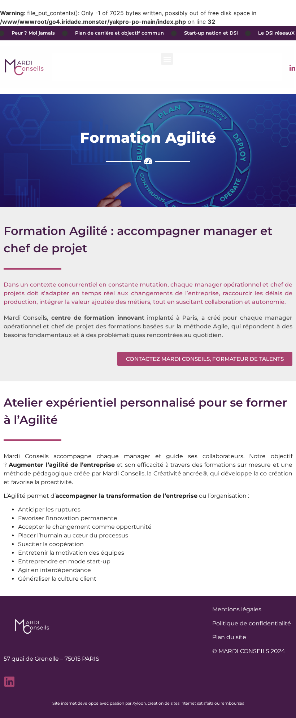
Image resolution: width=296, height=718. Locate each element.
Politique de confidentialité (251, 623)
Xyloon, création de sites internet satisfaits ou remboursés (188, 703)
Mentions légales (236, 609)
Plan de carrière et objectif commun (112, 33)
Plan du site (229, 637)
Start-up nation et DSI (203, 33)
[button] (167, 59)
